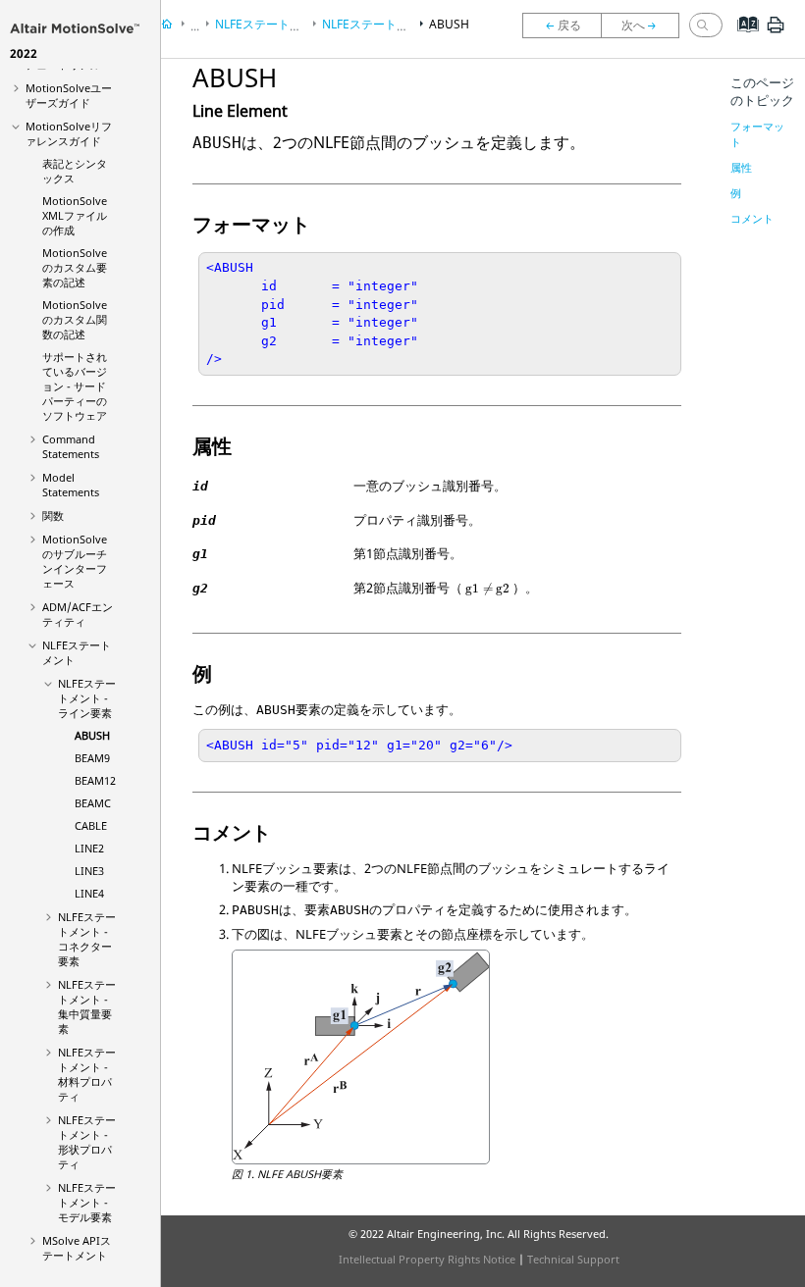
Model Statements (70, 484)
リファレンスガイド (69, 133)
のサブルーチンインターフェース (74, 561)
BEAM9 (92, 757)
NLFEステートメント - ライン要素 (87, 698)
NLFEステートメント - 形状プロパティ (87, 1141)
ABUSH (92, 735)
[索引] (742, 39)
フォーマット (757, 134)
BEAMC (93, 803)
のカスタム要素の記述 (74, 267)
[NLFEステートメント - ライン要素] (561, 25)
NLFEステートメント (270, 24)
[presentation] (487, 589)
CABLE (91, 825)
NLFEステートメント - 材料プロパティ (87, 1074)
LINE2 (89, 848)
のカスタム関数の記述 (74, 319)
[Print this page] (775, 32)
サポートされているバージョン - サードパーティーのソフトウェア (74, 386)
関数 (53, 515)
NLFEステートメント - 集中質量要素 (87, 1006)
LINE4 (89, 893)
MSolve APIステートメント (76, 1247)
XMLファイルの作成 (74, 215)
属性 (741, 167)
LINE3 (89, 870)
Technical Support (573, 1259)
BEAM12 (95, 780)
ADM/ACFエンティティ (77, 614)
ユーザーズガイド (69, 95)
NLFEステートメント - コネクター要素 (87, 938)
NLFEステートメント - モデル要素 (87, 1202)
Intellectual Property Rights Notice (427, 1259)
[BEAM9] (645, 25)
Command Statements (70, 446)
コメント (752, 218)
